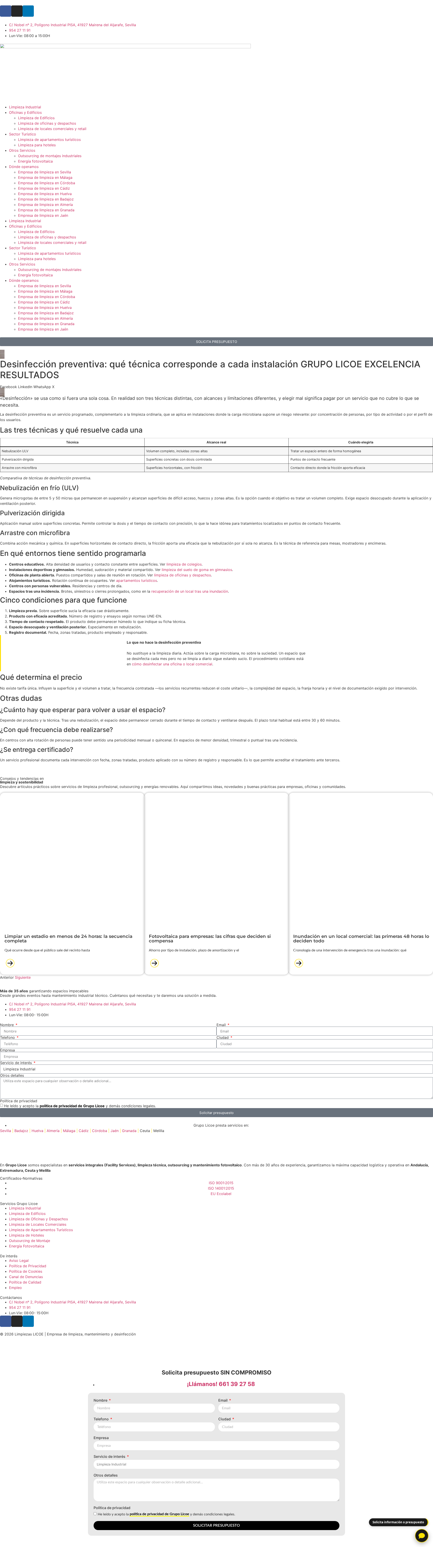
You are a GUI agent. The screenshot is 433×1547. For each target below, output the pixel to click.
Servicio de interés (16, 1063)
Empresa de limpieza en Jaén (43, 215)
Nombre (7, 1025)
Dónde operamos (24, 166)
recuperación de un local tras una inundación (189, 591)
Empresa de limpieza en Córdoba (46, 183)
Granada (129, 1130)
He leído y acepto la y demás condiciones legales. (80, 1106)
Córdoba (99, 1130)
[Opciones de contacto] (421, 1535)
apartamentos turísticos (136, 580)
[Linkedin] (28, 1321)
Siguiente (23, 977)
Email (221, 1025)
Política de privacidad (18, 1101)
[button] (8, 386)
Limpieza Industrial (25, 107)
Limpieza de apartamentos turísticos (49, 139)
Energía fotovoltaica (35, 161)
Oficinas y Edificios (25, 112)
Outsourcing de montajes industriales (49, 156)
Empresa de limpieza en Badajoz (46, 199)
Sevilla (5, 1130)
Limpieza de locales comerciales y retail (52, 128)
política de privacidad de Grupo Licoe (72, 1106)
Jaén (115, 1130)
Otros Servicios (22, 150)
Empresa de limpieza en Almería (45, 204)
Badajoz (21, 1130)
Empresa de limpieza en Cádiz (44, 188)
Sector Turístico (22, 134)
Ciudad (223, 1037)
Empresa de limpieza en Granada (46, 210)
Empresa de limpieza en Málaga (45, 177)
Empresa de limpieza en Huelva (45, 193)
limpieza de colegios (184, 564)
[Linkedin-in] (28, 11)
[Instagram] (17, 11)
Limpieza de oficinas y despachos (47, 123)
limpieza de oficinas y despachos (182, 575)
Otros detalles (12, 1075)
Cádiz (84, 1130)
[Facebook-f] (5, 11)
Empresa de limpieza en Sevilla (44, 172)
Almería (53, 1130)
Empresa (7, 1050)
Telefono (8, 1037)
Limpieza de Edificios (36, 118)
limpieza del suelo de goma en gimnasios (197, 569)
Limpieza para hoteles (37, 145)
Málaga (69, 1130)
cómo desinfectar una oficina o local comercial (172, 664)
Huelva (37, 1130)
